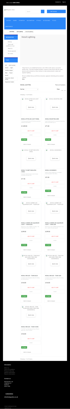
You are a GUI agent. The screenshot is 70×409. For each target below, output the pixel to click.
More (23, 79)
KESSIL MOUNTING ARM (52, 119)
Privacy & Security (9, 371)
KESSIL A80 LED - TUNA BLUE (29, 275)
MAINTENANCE (9, 26)
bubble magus (9, 70)
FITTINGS (38, 20)
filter (6, 73)
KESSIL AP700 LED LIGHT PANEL (30, 119)
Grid (62, 90)
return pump (12, 65)
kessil (6, 75)
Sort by (22, 89)
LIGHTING (8, 20)
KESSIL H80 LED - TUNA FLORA (29, 326)
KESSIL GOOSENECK (50, 170)
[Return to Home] (6, 32)
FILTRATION (22, 20)
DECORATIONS (30, 20)
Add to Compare (27, 144)
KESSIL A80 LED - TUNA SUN (53, 275)
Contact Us (58, 2)
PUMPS (15, 20)
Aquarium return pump (9, 78)
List (65, 90)
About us (6, 367)
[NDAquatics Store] (13, 11)
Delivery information (9, 372)
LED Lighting (20, 31)
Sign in (64, 2)
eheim (6, 67)
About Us (10, 48)
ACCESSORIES (46, 20)
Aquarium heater (9, 82)
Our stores (10, 53)
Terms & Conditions (9, 369)
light (11, 67)
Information (10, 37)
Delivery (10, 41)
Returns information (9, 374)
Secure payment (12, 51)
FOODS (54, 20)
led (6, 65)
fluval (10, 73)
